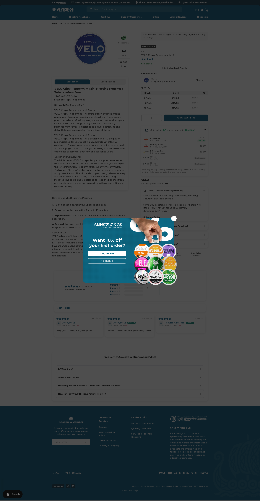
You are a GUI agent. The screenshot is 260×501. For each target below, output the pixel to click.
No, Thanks (107, 260)
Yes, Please (107, 253)
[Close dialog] (174, 218)
